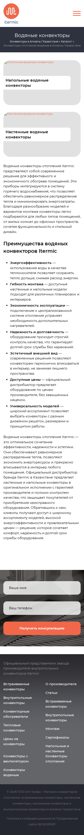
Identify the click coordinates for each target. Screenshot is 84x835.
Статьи (51, 693)
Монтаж (52, 728)
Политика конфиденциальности (30, 818)
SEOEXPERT (47, 824)
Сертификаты (57, 737)
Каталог (66, 41)
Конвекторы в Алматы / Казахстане (34, 41)
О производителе (61, 684)
